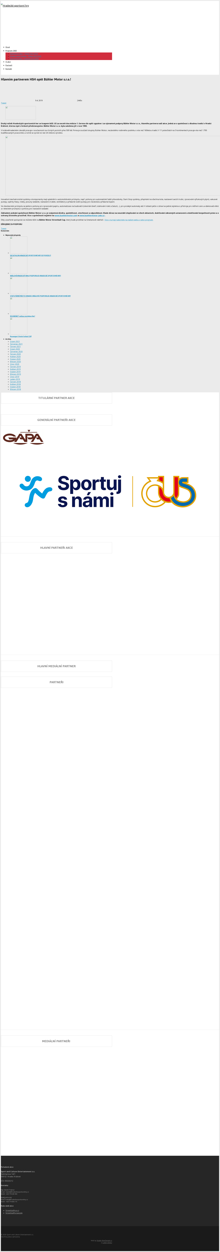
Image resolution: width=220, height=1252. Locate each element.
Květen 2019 (15, 369)
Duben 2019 (15, 371)
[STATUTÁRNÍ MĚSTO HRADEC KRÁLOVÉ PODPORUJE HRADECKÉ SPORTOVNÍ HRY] (18, 293)
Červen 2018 (15, 381)
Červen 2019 (15, 366)
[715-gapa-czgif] (24, 447)
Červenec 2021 (16, 344)
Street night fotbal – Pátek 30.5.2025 (25, 56)
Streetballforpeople (14, 1213)
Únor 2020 (14, 364)
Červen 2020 (15, 354)
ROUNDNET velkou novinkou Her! (22, 316)
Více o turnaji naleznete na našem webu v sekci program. (128, 220)
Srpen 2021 (15, 341)
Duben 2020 (15, 359)
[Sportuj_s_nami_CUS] (108, 523)
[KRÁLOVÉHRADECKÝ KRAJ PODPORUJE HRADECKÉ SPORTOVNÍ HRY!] (18, 273)
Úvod (8, 47)
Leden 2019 (15, 379)
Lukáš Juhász (107, 1243)
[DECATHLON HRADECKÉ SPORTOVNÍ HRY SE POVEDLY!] (18, 253)
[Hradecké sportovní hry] (15, 5)
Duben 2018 (15, 387)
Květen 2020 (15, 356)
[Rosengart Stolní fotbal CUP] (18, 334)
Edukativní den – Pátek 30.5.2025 (24, 53)
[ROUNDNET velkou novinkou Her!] (18, 313)
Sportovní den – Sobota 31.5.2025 (24, 59)
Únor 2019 (14, 376)
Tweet (3, 103)
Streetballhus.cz (12, 1210)
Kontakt (9, 69)
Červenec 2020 (16, 351)
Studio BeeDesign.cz (104, 1240)
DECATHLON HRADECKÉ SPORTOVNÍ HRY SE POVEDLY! (30, 255)
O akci (8, 62)
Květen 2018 (15, 384)
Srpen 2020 (15, 349)
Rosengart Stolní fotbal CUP (21, 336)
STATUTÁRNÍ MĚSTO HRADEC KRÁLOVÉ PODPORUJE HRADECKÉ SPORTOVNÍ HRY (40, 296)
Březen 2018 (15, 389)
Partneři (9, 65)
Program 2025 (11, 50)
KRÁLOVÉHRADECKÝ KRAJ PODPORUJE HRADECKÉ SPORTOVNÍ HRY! (35, 275)
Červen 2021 (15, 346)
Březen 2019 (15, 374)
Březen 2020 (15, 361)
